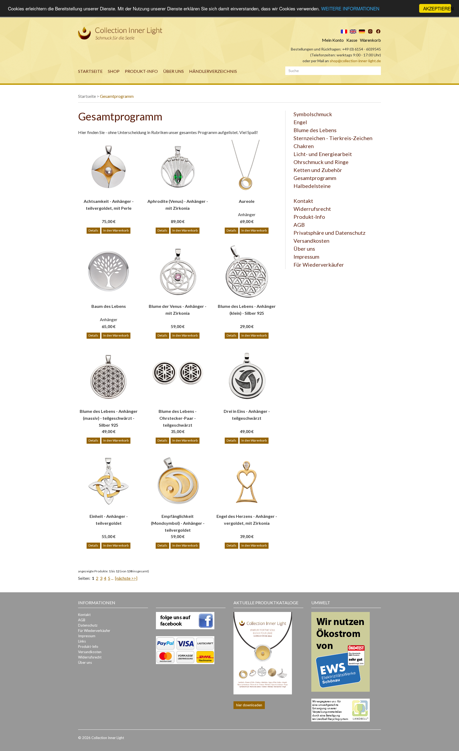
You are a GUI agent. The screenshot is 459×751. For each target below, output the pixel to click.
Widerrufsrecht (312, 208)
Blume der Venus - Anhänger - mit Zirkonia (177, 310)
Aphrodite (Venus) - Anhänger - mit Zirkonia (177, 205)
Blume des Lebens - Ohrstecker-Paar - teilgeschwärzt (178, 415)
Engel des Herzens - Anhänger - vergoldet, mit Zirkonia (246, 520)
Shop (114, 71)
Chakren (304, 146)
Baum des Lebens (108, 306)
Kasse (351, 40)
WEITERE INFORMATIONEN (350, 8)
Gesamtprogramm (117, 96)
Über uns (173, 71)
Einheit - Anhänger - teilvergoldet (109, 520)
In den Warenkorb (116, 230)
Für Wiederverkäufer (319, 264)
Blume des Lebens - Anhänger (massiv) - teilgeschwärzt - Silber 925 (109, 415)
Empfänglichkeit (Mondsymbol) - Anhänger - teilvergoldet (178, 520)
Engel (300, 122)
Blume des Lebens (315, 130)
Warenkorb (370, 40)
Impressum (306, 256)
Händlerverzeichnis (213, 71)
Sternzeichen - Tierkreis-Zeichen (333, 138)
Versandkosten (311, 240)
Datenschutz (87, 625)
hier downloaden (249, 705)
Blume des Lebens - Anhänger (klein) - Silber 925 (247, 310)
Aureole (246, 201)
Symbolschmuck (313, 114)
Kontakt (303, 201)
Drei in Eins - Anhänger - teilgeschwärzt (247, 415)
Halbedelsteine (312, 186)
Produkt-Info (141, 71)
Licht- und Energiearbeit (323, 154)
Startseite (90, 71)
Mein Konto (333, 40)
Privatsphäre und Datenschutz (330, 232)
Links (82, 641)
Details (93, 230)
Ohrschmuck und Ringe (321, 162)
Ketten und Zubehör (318, 170)
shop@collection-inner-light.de (355, 60)
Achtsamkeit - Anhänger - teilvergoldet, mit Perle (109, 205)
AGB (299, 224)
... (112, 578)
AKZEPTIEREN (437, 8)
